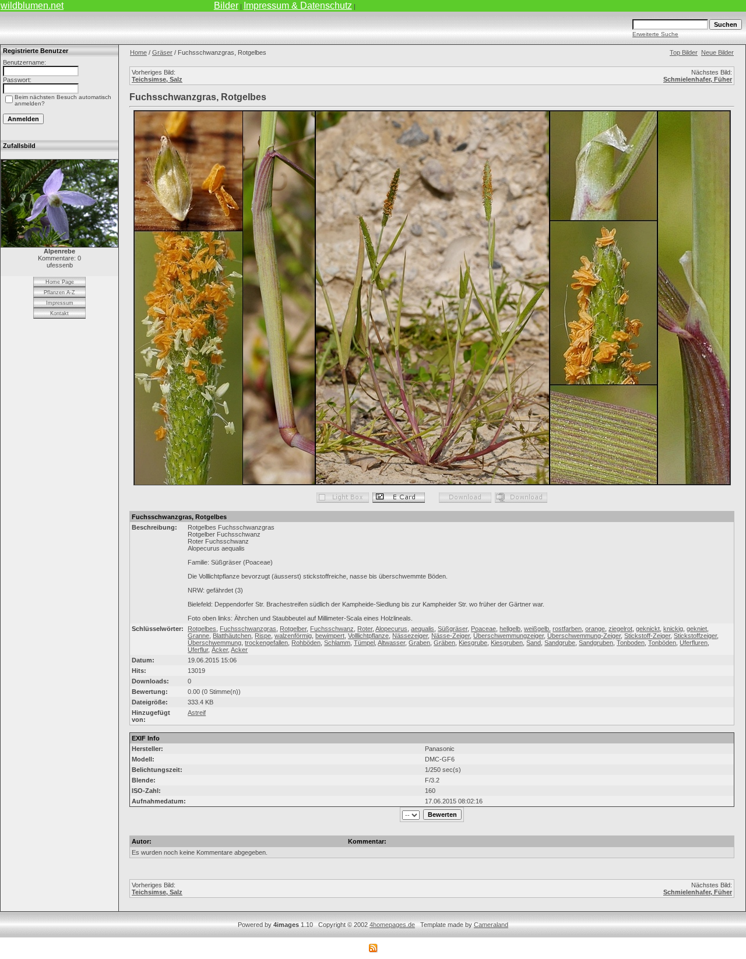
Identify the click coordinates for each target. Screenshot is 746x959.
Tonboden (631, 642)
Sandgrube (559, 642)
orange (595, 628)
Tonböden (662, 642)
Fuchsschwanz (332, 628)
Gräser (162, 52)
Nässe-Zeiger (450, 635)
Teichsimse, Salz (157, 79)
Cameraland (491, 924)
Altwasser (391, 642)
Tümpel (364, 642)
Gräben (444, 642)
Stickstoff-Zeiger (647, 635)
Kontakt (59, 313)
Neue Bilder (717, 52)
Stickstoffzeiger (695, 635)
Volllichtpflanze (368, 635)
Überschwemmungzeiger (508, 635)
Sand (533, 642)
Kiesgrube (473, 642)
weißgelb (536, 628)
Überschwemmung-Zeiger (584, 635)
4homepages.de (392, 924)
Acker (239, 649)
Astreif (197, 712)
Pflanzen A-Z (59, 292)
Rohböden (306, 642)
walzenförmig (293, 635)
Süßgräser (452, 628)
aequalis (422, 628)
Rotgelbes (202, 628)
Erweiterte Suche (655, 34)
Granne (198, 635)
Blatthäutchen (232, 635)
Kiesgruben (507, 642)
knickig (673, 628)
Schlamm (337, 642)
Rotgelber (293, 628)
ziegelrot (620, 628)
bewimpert (329, 635)
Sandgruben (596, 642)
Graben (419, 642)
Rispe (263, 635)
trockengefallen (266, 642)
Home (138, 52)
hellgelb (509, 628)
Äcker (220, 649)
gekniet (697, 628)
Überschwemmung (214, 642)
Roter (364, 628)
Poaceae (483, 628)
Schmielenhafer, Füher (697, 79)
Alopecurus (391, 628)
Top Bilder (684, 52)
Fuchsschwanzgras (248, 628)
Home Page (59, 282)
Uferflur (198, 649)
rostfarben (567, 628)
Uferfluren (694, 642)
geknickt (648, 628)
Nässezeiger (410, 635)
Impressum (59, 303)
